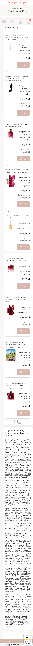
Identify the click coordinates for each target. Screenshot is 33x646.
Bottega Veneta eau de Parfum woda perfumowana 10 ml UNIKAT (17, 37)
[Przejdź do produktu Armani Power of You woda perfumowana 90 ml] (10, 133)
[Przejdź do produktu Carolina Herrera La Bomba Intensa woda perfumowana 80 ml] (10, 310)
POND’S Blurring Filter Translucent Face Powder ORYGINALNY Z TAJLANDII (16, 345)
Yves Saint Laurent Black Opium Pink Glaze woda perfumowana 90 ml (16, 386)
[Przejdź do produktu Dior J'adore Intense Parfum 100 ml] (10, 225)
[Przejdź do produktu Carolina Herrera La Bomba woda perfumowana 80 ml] (10, 180)
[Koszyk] (29, 21)
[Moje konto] (20, 22)
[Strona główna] (16, 10)
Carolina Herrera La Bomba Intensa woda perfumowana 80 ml (17, 299)
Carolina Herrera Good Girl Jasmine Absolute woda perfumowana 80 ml (17, 78)
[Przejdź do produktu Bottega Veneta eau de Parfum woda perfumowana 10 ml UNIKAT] (10, 47)
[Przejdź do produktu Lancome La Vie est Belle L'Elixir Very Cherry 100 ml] (10, 268)
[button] (4, 22)
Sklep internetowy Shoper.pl (16, 645)
